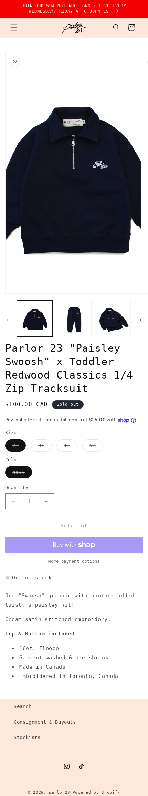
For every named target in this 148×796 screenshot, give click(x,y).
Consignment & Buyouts (45, 722)
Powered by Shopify (96, 792)
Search (23, 706)
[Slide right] (140, 320)
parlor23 (59, 792)
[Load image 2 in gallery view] (74, 319)
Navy (22, 473)
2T (19, 447)
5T (96, 447)
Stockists (27, 737)
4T (70, 447)
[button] (13, 27)
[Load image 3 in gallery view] (113, 319)
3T (45, 447)
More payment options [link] (74, 561)
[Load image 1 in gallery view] (35, 319)
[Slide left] (7, 320)
